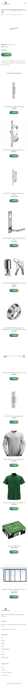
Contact (3, 669)
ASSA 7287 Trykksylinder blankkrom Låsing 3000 (14, 283)
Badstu (3, 640)
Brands (10, 44)
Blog (2, 667)
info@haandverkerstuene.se (8, 629)
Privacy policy (4, 675)
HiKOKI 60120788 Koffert (14, 546)
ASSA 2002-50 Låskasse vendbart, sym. (14, 150)
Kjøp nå (6, 54)
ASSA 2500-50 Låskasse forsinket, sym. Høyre (14, 194)
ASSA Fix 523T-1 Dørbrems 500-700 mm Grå (14, 373)
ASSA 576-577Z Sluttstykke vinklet (14, 416)
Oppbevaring (4, 657)
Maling (2, 654)
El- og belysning (5, 649)
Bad (2, 638)
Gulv (2, 651)
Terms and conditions (6, 672)
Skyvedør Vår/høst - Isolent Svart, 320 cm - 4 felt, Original (14, 590)
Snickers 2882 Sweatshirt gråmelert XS (14, 459)
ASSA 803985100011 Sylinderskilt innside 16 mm (14, 238)
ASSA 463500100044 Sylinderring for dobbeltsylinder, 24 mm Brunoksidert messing (14, 328)
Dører (2, 646)
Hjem (2, 14)
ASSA (13, 44)
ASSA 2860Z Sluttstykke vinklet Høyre (14, 106)
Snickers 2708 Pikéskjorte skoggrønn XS (14, 502)
